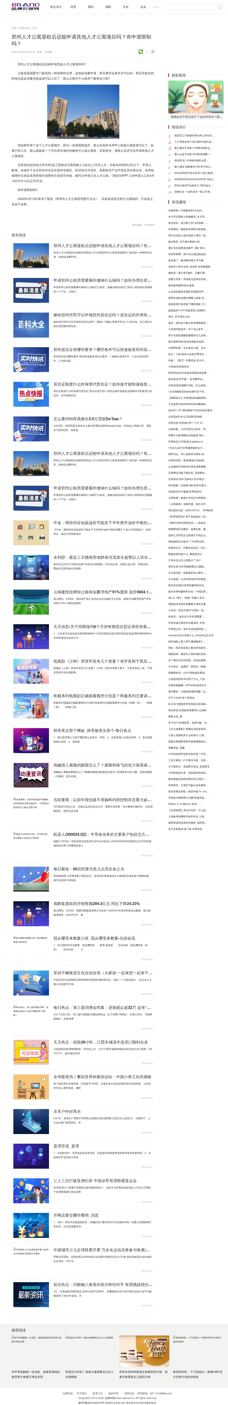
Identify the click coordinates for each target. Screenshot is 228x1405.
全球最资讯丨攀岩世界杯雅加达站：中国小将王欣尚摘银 (102, 1076)
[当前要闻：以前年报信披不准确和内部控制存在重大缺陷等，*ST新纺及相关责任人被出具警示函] (31, 809)
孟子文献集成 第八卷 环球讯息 (185, 829)
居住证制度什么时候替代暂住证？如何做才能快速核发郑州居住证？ (103, 384)
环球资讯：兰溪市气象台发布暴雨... (188, 785)
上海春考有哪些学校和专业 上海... (187, 816)
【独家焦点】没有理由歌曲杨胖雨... (188, 397)
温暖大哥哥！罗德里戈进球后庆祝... (188, 279)
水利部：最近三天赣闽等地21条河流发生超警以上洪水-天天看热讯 (103, 557)
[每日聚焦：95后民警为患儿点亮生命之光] (31, 879)
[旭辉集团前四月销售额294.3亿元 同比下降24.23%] (31, 913)
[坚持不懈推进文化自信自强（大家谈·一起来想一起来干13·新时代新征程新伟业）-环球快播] (31, 983)
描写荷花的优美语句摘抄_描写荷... (187, 822)
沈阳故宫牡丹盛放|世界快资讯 (184, 491)
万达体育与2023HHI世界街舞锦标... (188, 404)
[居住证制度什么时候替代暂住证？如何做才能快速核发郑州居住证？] (31, 394)
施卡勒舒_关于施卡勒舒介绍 (184, 241)
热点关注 (56, 7)
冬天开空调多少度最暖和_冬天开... (187, 216)
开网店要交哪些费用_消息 (76, 1215)
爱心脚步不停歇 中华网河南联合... (193, 148)
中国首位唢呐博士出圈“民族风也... (187, 797)
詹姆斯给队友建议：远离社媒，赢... (188, 529)
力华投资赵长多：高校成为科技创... (188, 772)
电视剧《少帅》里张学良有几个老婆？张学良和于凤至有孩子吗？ (103, 661)
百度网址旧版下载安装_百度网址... (187, 472)
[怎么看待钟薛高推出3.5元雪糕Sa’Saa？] (31, 428)
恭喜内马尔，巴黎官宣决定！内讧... (188, 547)
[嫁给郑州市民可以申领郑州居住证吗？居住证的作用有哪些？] (31, 325)
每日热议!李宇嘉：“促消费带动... (186, 379)
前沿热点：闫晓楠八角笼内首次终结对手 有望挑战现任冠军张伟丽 (103, 1284)
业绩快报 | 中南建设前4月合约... (186, 210)
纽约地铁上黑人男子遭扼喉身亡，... (188, 641)
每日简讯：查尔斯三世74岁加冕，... (188, 223)
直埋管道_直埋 (66, 1146)
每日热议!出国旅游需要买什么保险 (187, 710)
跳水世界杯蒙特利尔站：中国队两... (188, 591)
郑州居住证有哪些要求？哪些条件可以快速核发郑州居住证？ (103, 349)
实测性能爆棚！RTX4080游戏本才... (188, 685)
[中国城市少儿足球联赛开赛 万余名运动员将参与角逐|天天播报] (31, 1260)
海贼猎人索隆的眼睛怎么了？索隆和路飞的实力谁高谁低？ (103, 765)
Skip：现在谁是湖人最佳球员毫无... (188, 647)
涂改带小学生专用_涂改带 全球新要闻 (189, 266)
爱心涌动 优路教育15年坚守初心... (193, 166)
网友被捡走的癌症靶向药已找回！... (188, 779)
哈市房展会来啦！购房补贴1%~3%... (188, 791)
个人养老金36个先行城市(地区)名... (194, 141)
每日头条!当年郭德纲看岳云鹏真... (187, 566)
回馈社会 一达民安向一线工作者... (193, 191)
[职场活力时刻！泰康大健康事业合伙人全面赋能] (90, 1351)
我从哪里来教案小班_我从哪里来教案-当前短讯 (94, 938)
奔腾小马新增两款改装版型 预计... (187, 435)
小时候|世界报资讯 (178, 366)
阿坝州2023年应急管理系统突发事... (188, 373)
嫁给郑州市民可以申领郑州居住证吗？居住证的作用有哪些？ (103, 315)
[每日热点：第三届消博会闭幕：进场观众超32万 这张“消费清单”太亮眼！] (31, 1017)
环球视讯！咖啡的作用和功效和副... (188, 229)
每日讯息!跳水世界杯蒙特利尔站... (187, 585)
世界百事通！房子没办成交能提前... (188, 254)
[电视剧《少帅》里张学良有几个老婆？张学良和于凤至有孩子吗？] (31, 671)
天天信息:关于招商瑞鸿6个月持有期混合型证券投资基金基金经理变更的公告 (103, 626)
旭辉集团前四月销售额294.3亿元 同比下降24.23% (96, 903)
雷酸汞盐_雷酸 (176, 747)
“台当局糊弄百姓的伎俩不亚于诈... (187, 391)
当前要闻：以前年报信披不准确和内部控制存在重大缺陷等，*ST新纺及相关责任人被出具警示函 (103, 799)
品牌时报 (110, 1398)
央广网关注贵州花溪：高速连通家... (188, 660)
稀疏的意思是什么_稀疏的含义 (185, 554)
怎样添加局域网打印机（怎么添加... (188, 385)
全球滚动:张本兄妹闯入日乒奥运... (187, 479)
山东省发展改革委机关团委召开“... (187, 291)
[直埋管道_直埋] (31, 1156)
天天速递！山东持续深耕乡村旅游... (188, 579)
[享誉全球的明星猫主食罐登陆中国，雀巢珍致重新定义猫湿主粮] (144, 1351)
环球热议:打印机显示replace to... (186, 441)
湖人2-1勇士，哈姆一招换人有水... (187, 597)
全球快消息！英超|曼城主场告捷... (187, 460)
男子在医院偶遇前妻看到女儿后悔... (188, 335)
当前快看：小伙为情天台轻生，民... (188, 429)
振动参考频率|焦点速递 (181, 285)
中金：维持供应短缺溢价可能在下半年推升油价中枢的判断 (103, 522)
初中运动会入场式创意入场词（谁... (188, 235)
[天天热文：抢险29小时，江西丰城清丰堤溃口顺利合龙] (31, 1052)
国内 (91, 7)
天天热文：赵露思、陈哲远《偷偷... (188, 666)
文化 (126, 7)
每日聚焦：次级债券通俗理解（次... (188, 691)
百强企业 (24, 28)
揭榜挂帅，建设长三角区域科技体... (188, 654)
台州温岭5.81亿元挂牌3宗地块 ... (186, 416)
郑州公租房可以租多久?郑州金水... (193, 185)
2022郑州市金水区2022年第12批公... (195, 179)
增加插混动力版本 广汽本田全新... (187, 541)
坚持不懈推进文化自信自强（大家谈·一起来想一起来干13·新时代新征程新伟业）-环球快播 (103, 973)
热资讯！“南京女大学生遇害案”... (186, 616)
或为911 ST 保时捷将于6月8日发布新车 (190, 410)
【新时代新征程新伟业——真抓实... (188, 522)
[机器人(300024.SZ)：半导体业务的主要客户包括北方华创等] (31, 844)
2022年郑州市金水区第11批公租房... (194, 173)
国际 (108, 7)
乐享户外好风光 (67, 1111)
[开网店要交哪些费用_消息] (31, 1225)
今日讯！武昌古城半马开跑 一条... (187, 610)
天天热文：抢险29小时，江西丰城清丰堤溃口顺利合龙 (100, 1042)
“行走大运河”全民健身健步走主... (186, 447)
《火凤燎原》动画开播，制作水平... (188, 504)
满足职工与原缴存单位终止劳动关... (194, 135)
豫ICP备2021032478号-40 (93, 1402)
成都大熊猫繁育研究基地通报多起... (188, 741)
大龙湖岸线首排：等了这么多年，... (188, 329)
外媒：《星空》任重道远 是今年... (187, 360)
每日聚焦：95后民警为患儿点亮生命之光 (88, 869)
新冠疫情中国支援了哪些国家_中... (187, 304)
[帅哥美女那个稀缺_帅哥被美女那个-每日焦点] (31, 740)
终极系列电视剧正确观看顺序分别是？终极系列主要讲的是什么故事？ (103, 695)
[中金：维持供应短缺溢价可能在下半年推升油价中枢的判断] (31, 532)
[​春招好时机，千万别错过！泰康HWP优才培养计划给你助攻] (198, 1351)
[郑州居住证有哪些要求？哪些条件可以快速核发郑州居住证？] (31, 359)
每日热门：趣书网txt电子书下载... (187, 260)
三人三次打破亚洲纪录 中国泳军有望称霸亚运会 (95, 1180)
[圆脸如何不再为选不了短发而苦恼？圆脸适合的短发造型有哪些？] (196, 97)
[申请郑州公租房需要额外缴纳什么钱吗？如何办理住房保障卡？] (31, 290)
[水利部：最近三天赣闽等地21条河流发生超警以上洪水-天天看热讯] (31, 567)
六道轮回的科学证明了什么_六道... (187, 679)
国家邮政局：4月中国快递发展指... (187, 672)
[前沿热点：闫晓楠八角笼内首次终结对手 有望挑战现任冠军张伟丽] (31, 1294)
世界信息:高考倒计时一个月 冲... (186, 422)
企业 (143, 7)
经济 (73, 7)
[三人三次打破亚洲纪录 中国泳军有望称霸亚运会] (31, 1190)
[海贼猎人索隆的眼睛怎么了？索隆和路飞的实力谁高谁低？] (31, 775)
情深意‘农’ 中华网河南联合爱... (191, 160)
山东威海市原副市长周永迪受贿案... (188, 466)
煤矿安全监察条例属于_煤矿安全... (187, 248)
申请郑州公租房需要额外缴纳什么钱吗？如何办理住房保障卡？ (103, 280)
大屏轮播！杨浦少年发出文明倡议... (188, 497)
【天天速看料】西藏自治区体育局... (188, 729)
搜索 (220, 7)
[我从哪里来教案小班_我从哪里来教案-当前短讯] (31, 948)
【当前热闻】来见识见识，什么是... (188, 810)
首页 (14, 28)
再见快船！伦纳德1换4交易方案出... (188, 485)
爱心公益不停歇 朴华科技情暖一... (193, 154)
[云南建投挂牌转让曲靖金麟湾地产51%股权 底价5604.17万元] (31, 602)
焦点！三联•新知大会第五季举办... (187, 354)
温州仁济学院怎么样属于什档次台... (188, 535)
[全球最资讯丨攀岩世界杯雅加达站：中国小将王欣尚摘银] (31, 1086)
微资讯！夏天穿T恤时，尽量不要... (187, 273)
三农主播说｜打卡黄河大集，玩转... (188, 760)
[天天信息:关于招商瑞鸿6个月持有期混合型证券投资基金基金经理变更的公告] (31, 636)
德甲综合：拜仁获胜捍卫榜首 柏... (187, 454)
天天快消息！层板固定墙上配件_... (187, 572)
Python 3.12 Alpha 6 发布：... (184, 804)
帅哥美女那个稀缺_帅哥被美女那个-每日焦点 (92, 730)
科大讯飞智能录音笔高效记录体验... (188, 704)
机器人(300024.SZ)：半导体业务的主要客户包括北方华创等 (103, 834)
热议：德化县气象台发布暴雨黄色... (188, 323)
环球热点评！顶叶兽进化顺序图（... (188, 629)
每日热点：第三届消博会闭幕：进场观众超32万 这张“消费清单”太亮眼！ (103, 1007)
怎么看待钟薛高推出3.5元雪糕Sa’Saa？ (88, 418)
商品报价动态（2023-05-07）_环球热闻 (190, 510)
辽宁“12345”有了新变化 (181, 697)
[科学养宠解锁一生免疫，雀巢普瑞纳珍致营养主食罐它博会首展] (37, 1351)
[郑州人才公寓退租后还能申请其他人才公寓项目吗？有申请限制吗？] (31, 255)
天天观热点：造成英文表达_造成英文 (189, 766)
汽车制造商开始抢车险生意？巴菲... (188, 754)
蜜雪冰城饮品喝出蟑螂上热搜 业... (187, 298)
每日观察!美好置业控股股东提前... (187, 341)
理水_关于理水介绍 (179, 316)
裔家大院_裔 (175, 716)
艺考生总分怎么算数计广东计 (184, 560)
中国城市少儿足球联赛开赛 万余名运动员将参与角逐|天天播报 (103, 1250)
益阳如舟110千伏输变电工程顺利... (187, 310)
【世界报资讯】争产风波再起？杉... (188, 516)
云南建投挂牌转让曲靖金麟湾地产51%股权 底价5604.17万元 (103, 592)
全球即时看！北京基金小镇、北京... (188, 348)
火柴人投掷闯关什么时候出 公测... (187, 735)
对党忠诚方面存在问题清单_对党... (187, 622)
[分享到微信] (141, 52)
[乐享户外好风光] (31, 1121)
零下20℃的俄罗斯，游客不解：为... (188, 722)
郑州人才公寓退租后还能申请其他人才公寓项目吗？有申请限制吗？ (103, 245)
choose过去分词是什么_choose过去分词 (191, 635)
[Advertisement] (196, 45)
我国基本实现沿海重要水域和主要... (188, 604)
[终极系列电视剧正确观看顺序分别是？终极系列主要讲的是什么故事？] (31, 705)
